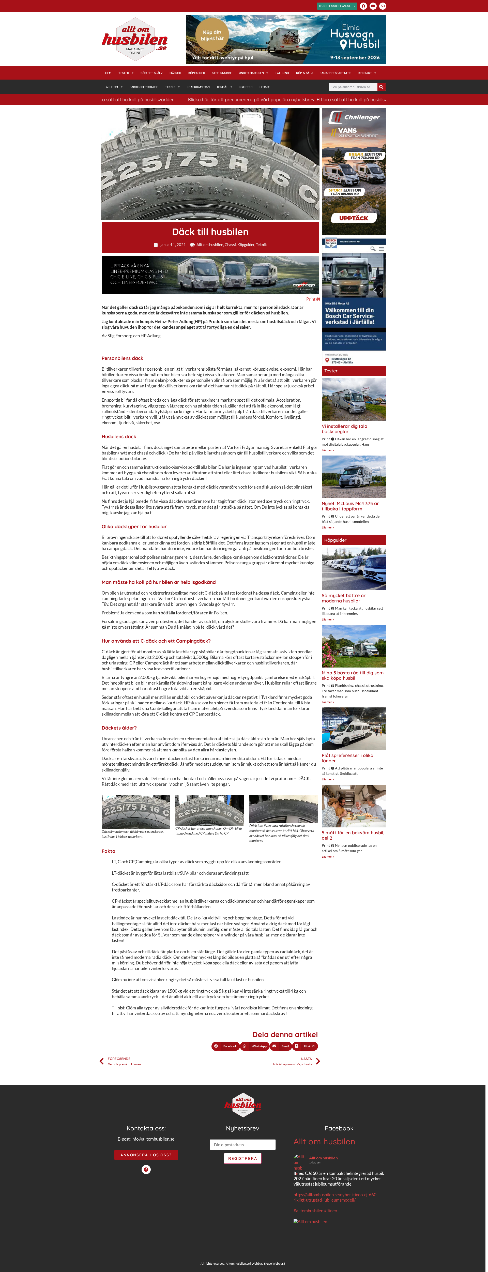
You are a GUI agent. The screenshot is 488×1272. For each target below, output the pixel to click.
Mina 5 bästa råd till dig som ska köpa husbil (353, 675)
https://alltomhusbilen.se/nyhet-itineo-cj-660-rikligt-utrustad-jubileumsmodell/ (336, 1197)
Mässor (175, 73)
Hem (108, 73)
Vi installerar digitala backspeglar (344, 429)
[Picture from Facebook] (316, 1248)
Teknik (170, 87)
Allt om (112, 87)
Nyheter (245, 87)
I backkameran (198, 87)
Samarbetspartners (335, 73)
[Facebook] (363, 6)
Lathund (282, 73)
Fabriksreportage (144, 87)
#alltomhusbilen (308, 1210)
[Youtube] (373, 6)
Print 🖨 (313, 299)
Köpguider (196, 73)
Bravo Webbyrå (274, 1263)
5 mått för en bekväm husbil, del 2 (353, 835)
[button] (225, 1046)
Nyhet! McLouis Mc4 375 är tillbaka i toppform (350, 506)
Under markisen (251, 73)
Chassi (230, 244)
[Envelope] (382, 6)
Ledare (265, 87)
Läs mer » (328, 450)
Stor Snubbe (222, 73)
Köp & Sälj (304, 73)
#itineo (330, 1210)
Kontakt (365, 73)
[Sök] (381, 87)
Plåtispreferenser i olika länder (347, 758)
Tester (123, 73)
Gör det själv (151, 73)
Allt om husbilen (209, 244)
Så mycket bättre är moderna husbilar (344, 598)
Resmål (222, 87)
